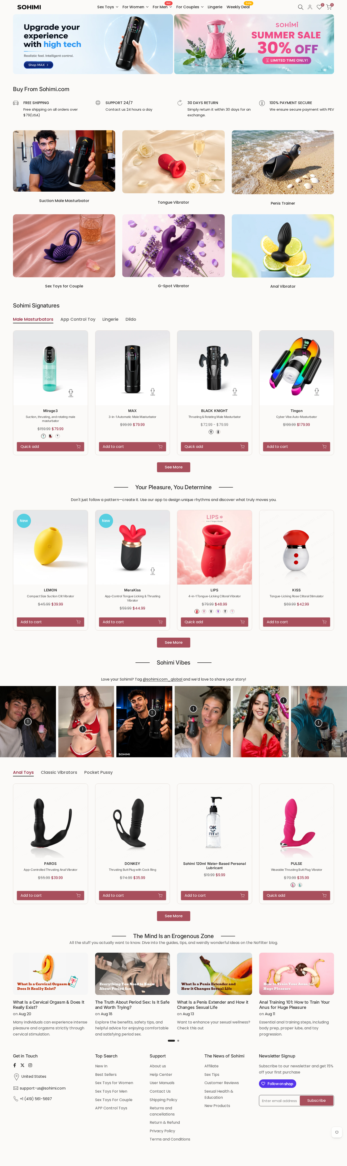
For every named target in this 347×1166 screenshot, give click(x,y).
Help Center (161, 1074)
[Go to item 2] (178, 1041)
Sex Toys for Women (114, 1083)
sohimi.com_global (165, 679)
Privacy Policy (162, 1131)
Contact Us (160, 1091)
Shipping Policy (163, 1100)
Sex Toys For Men (111, 1091)
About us (158, 1066)
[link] (93, 44)
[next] (333, 721)
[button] (85, 336)
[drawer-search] (300, 7)
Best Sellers (106, 1074)
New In (101, 1066)
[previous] (13, 721)
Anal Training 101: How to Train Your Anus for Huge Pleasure (294, 1005)
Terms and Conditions (170, 1139)
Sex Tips (211, 1074)
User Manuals (162, 1083)
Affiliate (211, 1066)
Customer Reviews (221, 1083)
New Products (217, 1105)
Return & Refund (165, 1122)
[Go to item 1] (171, 1041)
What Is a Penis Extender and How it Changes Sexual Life (212, 1005)
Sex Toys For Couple (113, 1100)
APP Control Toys (111, 1108)
